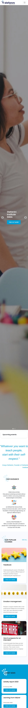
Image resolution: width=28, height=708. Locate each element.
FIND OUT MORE (10, 580)
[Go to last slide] (2, 217)
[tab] (12, 428)
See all (24, 539)
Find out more (14, 222)
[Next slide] (25, 217)
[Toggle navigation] (24, 2)
